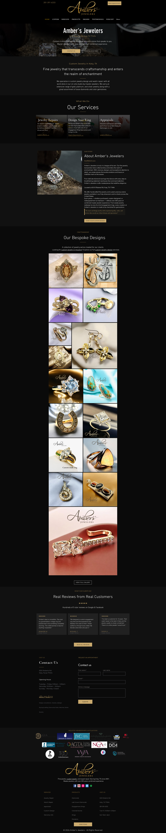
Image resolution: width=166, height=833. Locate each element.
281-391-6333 (49, 3)
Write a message (84, 687)
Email (80, 678)
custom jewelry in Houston (71, 250)
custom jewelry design (104, 250)
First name (82, 670)
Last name (106, 670)
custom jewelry (72, 779)
